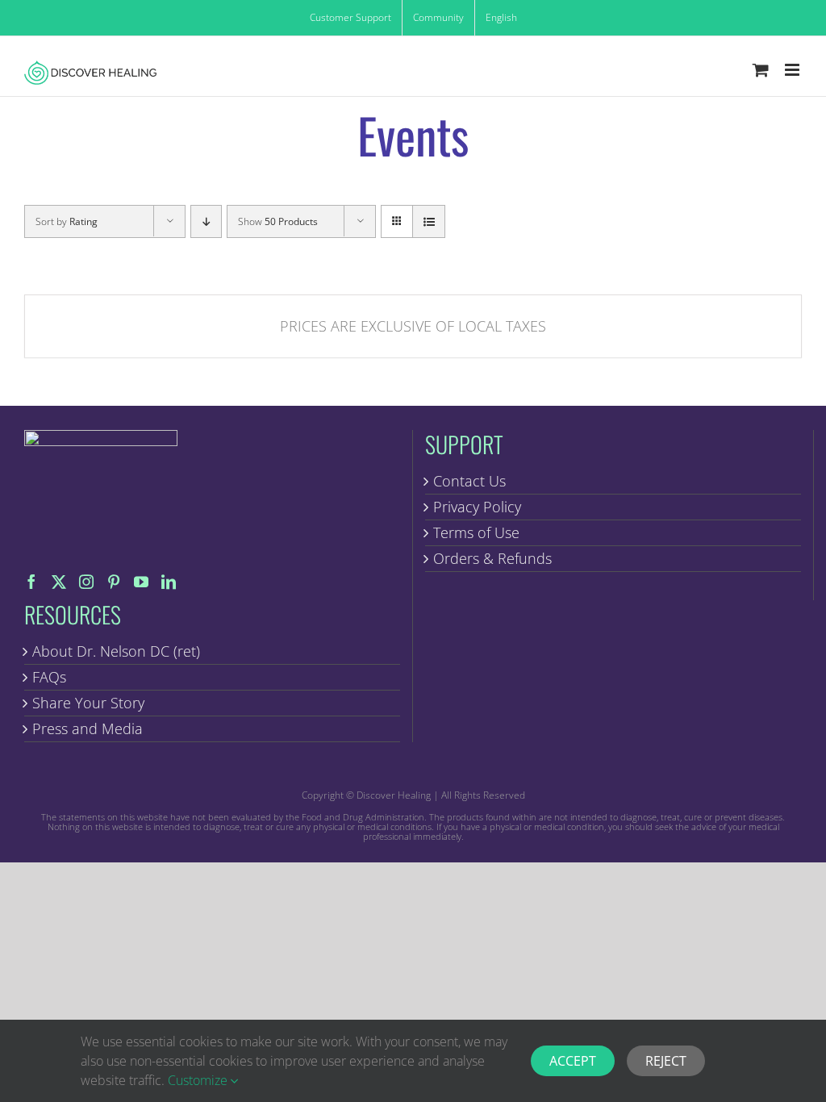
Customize (199, 1080)
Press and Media (87, 728)
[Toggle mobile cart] (761, 69)
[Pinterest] (113, 581)
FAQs (49, 677)
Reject (665, 1061)
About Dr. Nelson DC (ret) (116, 651)
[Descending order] (206, 221)
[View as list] (428, 221)
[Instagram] (86, 581)
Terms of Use (476, 532)
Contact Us (469, 480)
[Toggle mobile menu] (793, 69)
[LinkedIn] (168, 581)
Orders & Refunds (492, 558)
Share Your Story (88, 702)
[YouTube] (141, 581)
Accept (572, 1061)
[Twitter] (59, 581)
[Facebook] (31, 581)
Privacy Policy (477, 506)
